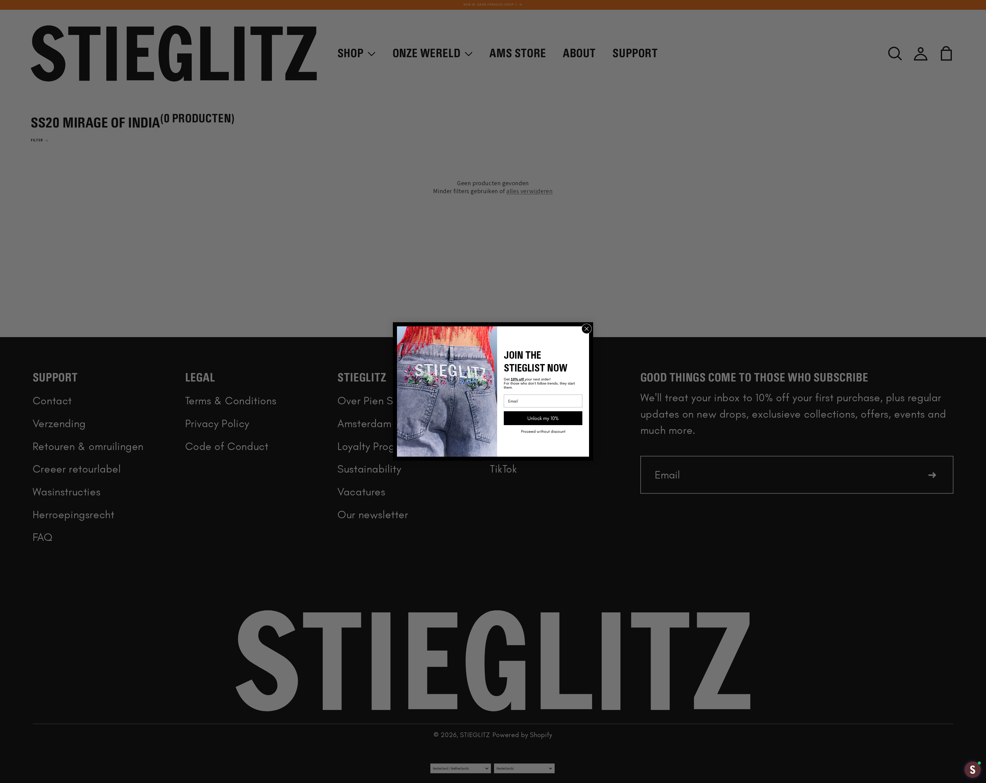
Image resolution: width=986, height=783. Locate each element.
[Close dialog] (586, 328)
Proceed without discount (543, 431)
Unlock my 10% (543, 418)
